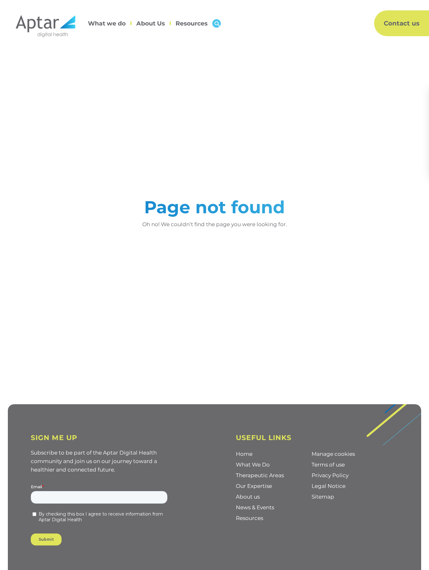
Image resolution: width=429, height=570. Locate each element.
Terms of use (328, 464)
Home (244, 454)
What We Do (253, 464)
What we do (107, 23)
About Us (150, 23)
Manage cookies (333, 454)
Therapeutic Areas (260, 475)
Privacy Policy (330, 475)
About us (248, 497)
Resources (192, 23)
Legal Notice (328, 486)
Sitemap (323, 497)
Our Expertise (254, 486)
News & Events (255, 507)
